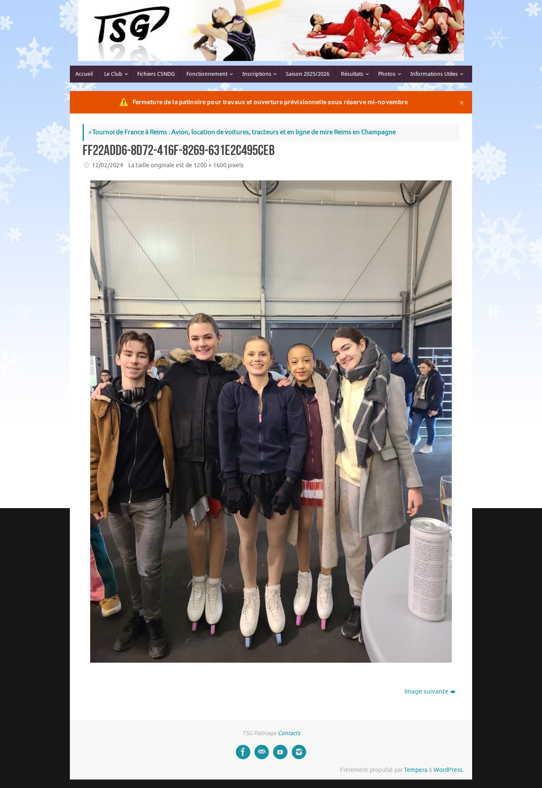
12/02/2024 (107, 165)
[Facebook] (243, 752)
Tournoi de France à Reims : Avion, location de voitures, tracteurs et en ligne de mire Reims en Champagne (242, 132)
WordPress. (449, 770)
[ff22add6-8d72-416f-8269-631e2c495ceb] (271, 421)
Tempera (415, 770)
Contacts (289, 733)
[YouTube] (280, 752)
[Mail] (261, 752)
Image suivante (426, 692)
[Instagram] (299, 752)
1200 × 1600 (210, 165)
